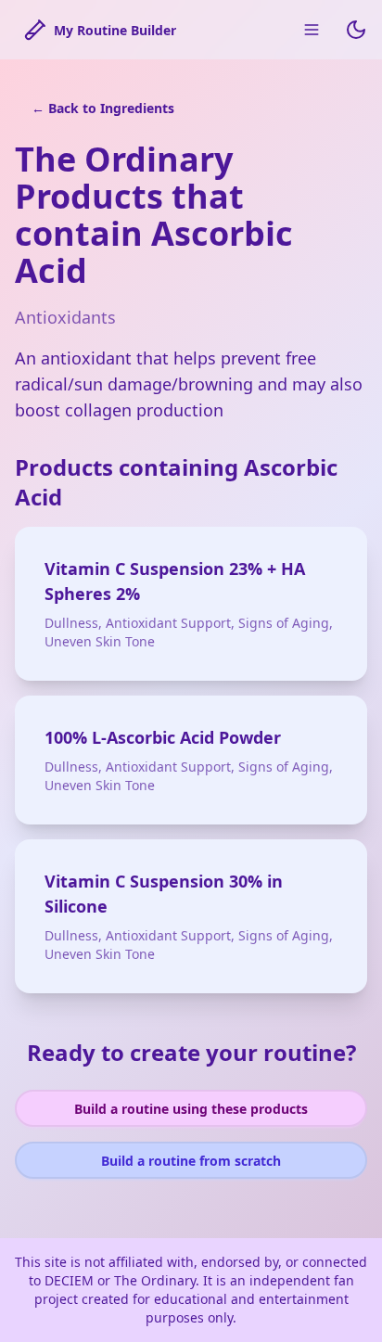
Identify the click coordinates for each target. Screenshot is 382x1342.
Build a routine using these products (191, 1109)
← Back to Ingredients (103, 108)
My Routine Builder (115, 30)
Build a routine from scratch (191, 1160)
